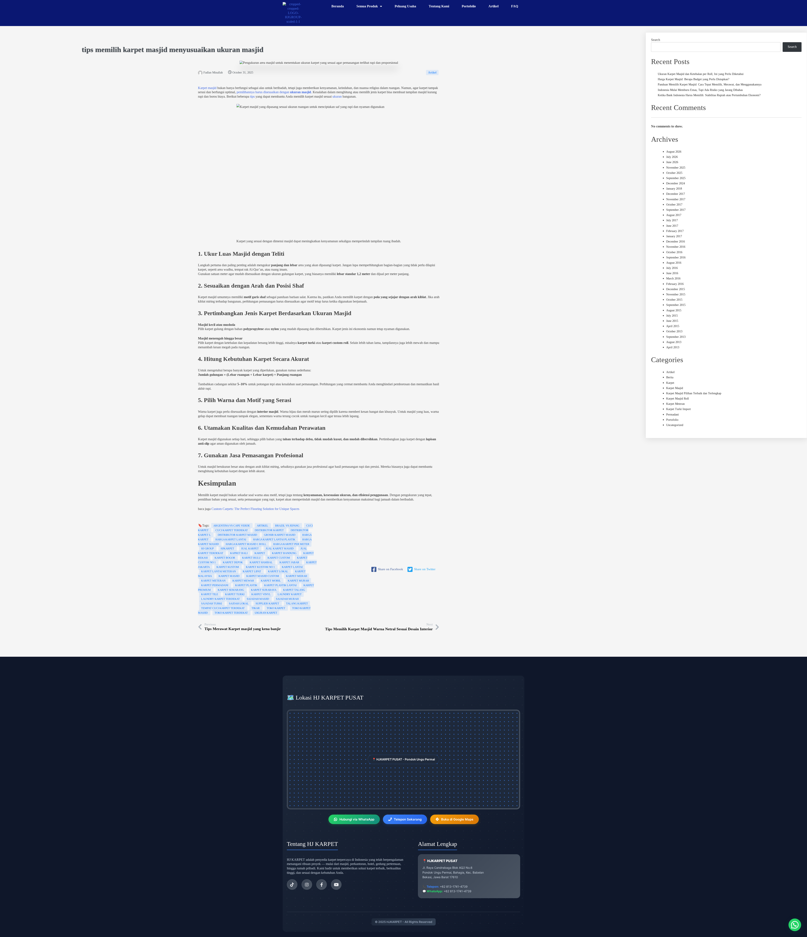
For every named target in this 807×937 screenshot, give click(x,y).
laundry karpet (290, 594)
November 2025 (675, 167)
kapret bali (239, 553)
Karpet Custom (279, 557)
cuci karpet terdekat (231, 530)
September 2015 (676, 305)
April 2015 (672, 326)
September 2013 (676, 336)
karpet (260, 553)
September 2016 (676, 257)
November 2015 (675, 294)
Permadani (672, 414)
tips (87, 50)
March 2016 (673, 278)
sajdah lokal (239, 603)
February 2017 (675, 231)
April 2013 (672, 347)
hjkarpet (228, 548)
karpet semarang (231, 589)
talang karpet (297, 603)
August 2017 (673, 215)
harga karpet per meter (291, 544)
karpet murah (298, 580)
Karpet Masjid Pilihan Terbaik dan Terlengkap (693, 393)
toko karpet (276, 608)
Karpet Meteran (675, 403)
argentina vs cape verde (232, 525)
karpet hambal (261, 562)
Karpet (670, 382)
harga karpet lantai (231, 539)
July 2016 (672, 268)
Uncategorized (674, 425)
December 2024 (675, 183)
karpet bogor (225, 557)
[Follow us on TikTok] (292, 884)
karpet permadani (215, 585)
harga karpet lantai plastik (274, 539)
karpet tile (210, 594)
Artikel (432, 72)
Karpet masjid (207, 88)
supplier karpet (268, 603)
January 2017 (674, 236)
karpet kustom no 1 (261, 567)
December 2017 (675, 193)
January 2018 (674, 188)
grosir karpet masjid (280, 534)
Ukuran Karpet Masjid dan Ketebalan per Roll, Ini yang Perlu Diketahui (701, 74)
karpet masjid (145, 50)
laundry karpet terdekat (220, 598)
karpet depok (233, 562)
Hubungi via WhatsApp (356, 819)
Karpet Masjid (674, 388)
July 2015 (672, 315)
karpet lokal (278, 571)
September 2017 (676, 209)
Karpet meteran (213, 580)
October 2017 (674, 204)
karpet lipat (252, 571)
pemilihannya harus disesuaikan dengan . (274, 92)
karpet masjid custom (263, 576)
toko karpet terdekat (231, 612)
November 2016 (675, 246)
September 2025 (676, 178)
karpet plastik (246, 585)
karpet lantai (292, 567)
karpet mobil (271, 580)
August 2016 (673, 262)
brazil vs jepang (287, 525)
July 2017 (672, 220)
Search (655, 40)
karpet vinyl (261, 594)
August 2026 (673, 151)
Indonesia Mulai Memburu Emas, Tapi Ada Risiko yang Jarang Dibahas (700, 90)
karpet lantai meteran (218, 571)
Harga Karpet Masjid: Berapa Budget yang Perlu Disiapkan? (693, 79)
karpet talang (294, 589)
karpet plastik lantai (280, 585)
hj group (207, 548)
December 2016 (675, 241)
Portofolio (672, 419)
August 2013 (673, 342)
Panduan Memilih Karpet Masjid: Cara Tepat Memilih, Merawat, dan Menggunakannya (709, 84)
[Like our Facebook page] (321, 884)
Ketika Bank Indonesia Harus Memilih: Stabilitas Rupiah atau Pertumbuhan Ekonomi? (709, 95)
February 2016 (675, 284)
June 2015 (672, 320)
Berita (669, 377)
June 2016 (672, 273)
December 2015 (675, 289)
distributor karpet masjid (238, 534)
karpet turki (235, 594)
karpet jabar (290, 562)
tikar (256, 608)
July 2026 (672, 157)
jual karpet (250, 548)
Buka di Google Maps (457, 819)
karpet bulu (251, 557)
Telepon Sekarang (408, 819)
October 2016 (674, 252)
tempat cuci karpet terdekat (223, 608)
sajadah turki (212, 603)
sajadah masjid (258, 598)
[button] (795, 925)
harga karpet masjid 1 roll (246, 544)
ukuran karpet (266, 612)
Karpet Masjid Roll (677, 398)
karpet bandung (284, 553)
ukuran (228, 50)
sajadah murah (287, 598)
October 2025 (674, 172)
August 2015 (673, 310)
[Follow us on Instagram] (307, 884)
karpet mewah (243, 580)
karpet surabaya (264, 589)
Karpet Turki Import (678, 409)
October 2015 (674, 299)
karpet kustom (228, 567)
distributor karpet (269, 530)
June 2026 (672, 162)
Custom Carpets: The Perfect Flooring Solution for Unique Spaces (255, 509)
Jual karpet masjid (280, 548)
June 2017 (672, 225)
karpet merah (296, 576)
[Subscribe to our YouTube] (336, 884)
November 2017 (675, 199)
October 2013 (674, 331)
